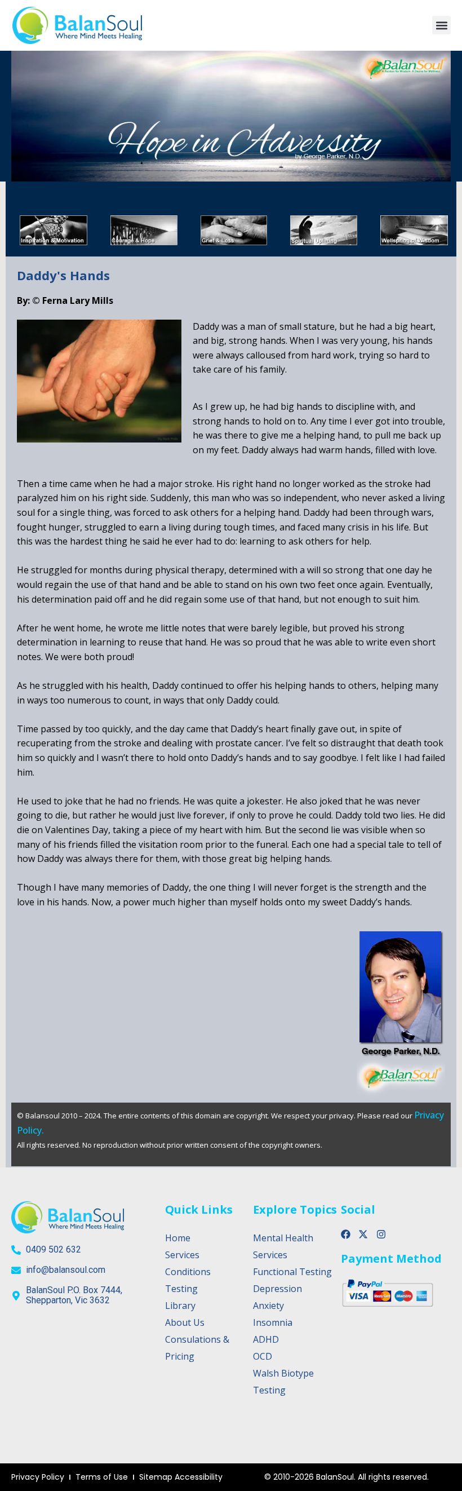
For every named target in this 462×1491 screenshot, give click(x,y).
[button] (441, 25)
